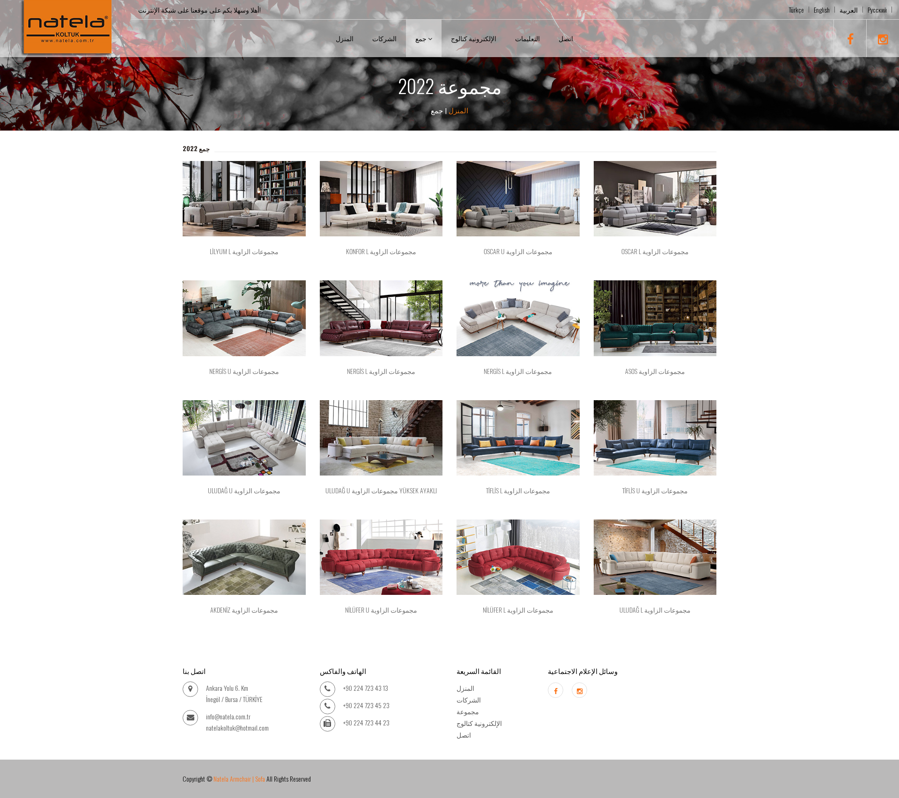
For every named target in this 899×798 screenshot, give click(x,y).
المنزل (345, 38)
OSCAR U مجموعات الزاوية (518, 251)
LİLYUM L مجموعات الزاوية (244, 251)
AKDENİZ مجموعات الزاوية (244, 610)
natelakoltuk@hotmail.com (237, 727)
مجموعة (468, 711)
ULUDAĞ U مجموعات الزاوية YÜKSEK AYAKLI (381, 490)
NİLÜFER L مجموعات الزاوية (518, 610)
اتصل (566, 38)
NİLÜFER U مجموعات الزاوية (381, 610)
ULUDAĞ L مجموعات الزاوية (655, 610)
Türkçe (796, 10)
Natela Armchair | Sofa (239, 778)
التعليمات (527, 38)
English (822, 10)
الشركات (384, 38)
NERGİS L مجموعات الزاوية (381, 371)
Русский (877, 10)
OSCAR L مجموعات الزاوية (655, 251)
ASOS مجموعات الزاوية (655, 371)
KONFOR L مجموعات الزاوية (381, 251)
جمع (421, 38)
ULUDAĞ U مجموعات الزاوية (244, 490)
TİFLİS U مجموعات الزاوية (655, 490)
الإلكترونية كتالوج (473, 38)
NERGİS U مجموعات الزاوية (244, 371)
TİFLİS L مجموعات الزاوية (518, 490)
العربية (849, 10)
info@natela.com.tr (228, 716)
